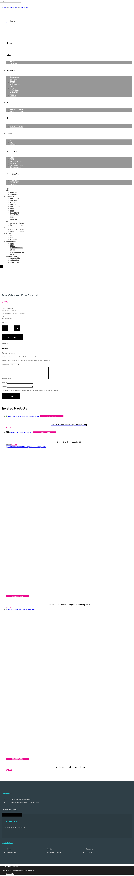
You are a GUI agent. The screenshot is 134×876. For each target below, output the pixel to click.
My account (7, 21)
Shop (10, 273)
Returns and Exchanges (54, 852)
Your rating (6, 364)
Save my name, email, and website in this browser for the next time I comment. (31, 390)
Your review (6, 379)
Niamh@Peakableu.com (23, 799)
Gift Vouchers (11, 852)
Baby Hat (10, 308)
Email (4, 386)
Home (4, 273)
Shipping (89, 852)
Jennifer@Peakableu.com (30, 802)
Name (4, 382)
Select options (52, 416)
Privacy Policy (10, 874)
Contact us (89, 849)
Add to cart (12, 337)
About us (49, 849)
